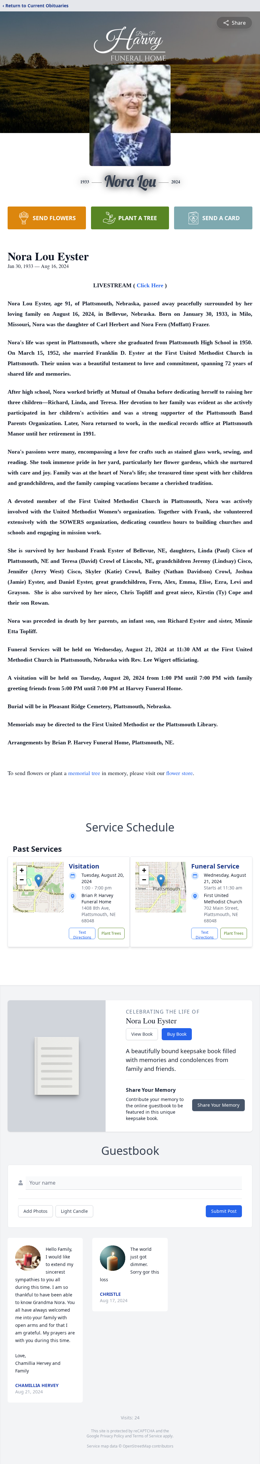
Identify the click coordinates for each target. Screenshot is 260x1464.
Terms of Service (147, 1436)
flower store (179, 773)
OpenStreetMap (137, 1446)
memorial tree (84, 773)
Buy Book (176, 1034)
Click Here (151, 285)
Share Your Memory (218, 1105)
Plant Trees (111, 933)
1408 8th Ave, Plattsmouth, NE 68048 (98, 914)
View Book (142, 1034)
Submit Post (224, 1211)
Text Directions (82, 934)
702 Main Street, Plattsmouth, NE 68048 (221, 914)
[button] (38, 880)
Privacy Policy (112, 1436)
